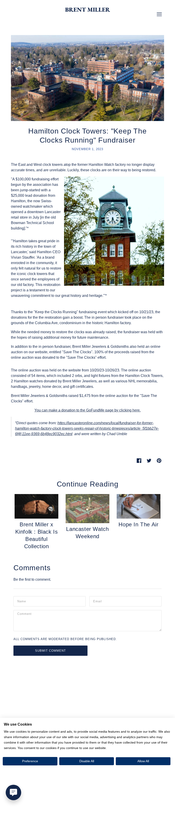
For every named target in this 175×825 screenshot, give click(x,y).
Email (98, 601)
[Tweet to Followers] (149, 460)
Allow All (143, 761)
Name (22, 601)
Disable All (86, 761)
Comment (25, 614)
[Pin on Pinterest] (159, 460)
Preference (30, 761)
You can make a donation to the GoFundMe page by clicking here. (87, 410)
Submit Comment (50, 650)
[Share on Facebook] (139, 460)
